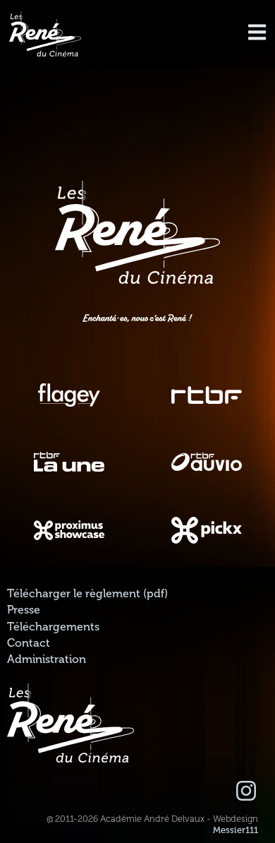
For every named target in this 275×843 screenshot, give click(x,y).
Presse (23, 610)
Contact (28, 643)
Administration (46, 659)
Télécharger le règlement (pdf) (87, 593)
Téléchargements (53, 627)
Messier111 (235, 830)
